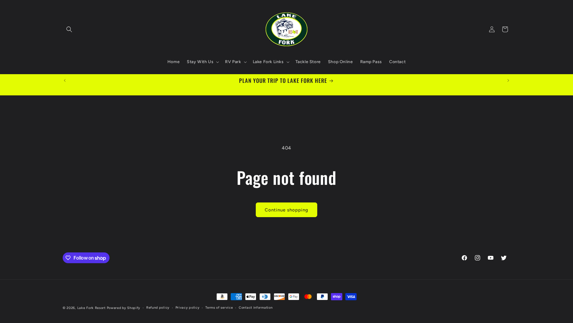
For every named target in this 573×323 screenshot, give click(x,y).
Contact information (255, 308)
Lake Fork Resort (91, 308)
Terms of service (219, 308)
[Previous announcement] (64, 80)
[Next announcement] (508, 80)
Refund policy (158, 308)
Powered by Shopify (124, 308)
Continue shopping (286, 210)
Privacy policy (187, 308)
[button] (69, 29)
